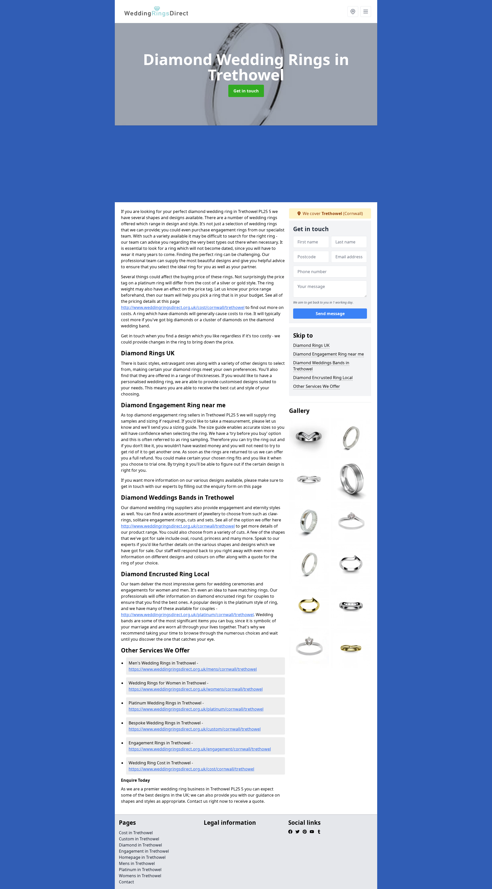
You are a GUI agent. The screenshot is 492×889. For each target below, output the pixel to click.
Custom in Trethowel (139, 839)
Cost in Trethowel (136, 833)
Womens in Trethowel (140, 876)
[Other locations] (352, 11)
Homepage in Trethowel (142, 857)
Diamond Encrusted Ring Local (323, 377)
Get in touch (246, 91)
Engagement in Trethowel (144, 851)
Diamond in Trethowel (140, 845)
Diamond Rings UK (311, 345)
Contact (126, 882)
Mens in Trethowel (137, 863)
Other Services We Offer (316, 386)
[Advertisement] (268, 164)
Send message (330, 313)
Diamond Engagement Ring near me (328, 354)
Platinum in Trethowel (140, 869)
